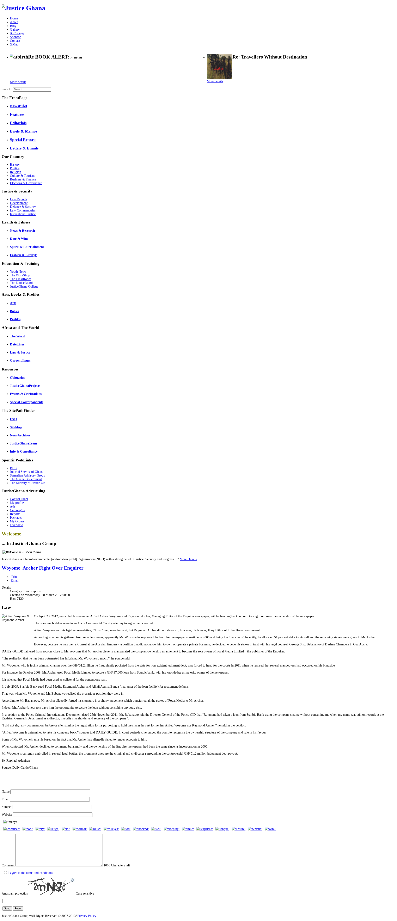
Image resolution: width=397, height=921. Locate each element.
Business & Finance (23, 179)
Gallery (15, 29)
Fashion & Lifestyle (23, 255)
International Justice (23, 214)
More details (18, 82)
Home (14, 18)
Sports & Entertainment (27, 246)
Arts (13, 303)
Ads (12, 506)
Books (14, 311)
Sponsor (15, 37)
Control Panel (19, 499)
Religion (15, 172)
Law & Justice (20, 352)
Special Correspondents (26, 402)
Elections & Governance (26, 183)
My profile (17, 502)
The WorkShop (20, 275)
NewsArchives (20, 435)
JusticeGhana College (24, 286)
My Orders (17, 521)
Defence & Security (23, 206)
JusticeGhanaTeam (23, 443)
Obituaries (17, 377)
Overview (16, 525)
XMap (14, 44)
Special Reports (23, 139)
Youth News (18, 271)
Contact (15, 40)
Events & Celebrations (26, 393)
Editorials (18, 123)
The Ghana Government (26, 479)
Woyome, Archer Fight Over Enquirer (43, 568)
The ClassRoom (20, 279)
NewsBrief (18, 106)
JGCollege (17, 33)
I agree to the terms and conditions (30, 872)
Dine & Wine (19, 238)
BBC (13, 468)
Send (7, 908)
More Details (188, 559)
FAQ (13, 419)
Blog (13, 25)
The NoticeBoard (21, 282)
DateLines (17, 344)
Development (19, 203)
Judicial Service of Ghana (26, 471)
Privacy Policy (86, 915)
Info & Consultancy (24, 451)
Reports (15, 514)
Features (17, 114)
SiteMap (16, 427)
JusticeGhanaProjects (25, 385)
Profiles (15, 319)
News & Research (22, 230)
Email (14, 580)
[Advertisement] (58, 70)
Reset (18, 908)
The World (17, 336)
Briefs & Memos (23, 131)
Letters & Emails (24, 148)
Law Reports (18, 199)
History (15, 164)
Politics (14, 168)
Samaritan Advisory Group (27, 475)
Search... (7, 89)
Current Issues (20, 360)
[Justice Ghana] (23, 8)
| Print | (14, 576)
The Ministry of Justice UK (28, 483)
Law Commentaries (23, 210)
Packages (16, 517)
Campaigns (17, 510)
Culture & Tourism (22, 175)
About (14, 22)
